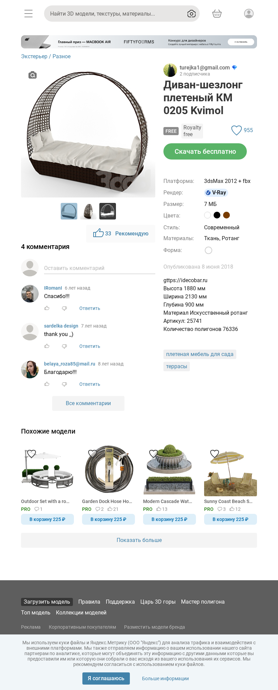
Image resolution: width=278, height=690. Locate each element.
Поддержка (120, 602)
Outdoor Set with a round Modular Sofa (46, 501)
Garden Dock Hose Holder (107, 501)
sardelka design (61, 326)
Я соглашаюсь (106, 678)
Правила (89, 602)
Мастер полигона (203, 602)
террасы (176, 366)
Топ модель (36, 612)
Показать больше (139, 540)
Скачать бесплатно (205, 151)
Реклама (31, 627)
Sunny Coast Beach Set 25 (229, 501)
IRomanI (53, 288)
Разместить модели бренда (154, 627)
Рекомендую (126, 233)
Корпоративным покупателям (82, 627)
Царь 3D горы (158, 602)
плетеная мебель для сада (200, 354)
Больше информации (165, 678)
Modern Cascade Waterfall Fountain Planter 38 (168, 501)
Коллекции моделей (81, 612)
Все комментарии (88, 403)
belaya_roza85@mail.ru (69, 364)
